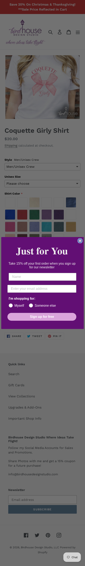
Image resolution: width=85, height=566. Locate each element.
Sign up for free (42, 316)
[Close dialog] (80, 241)
